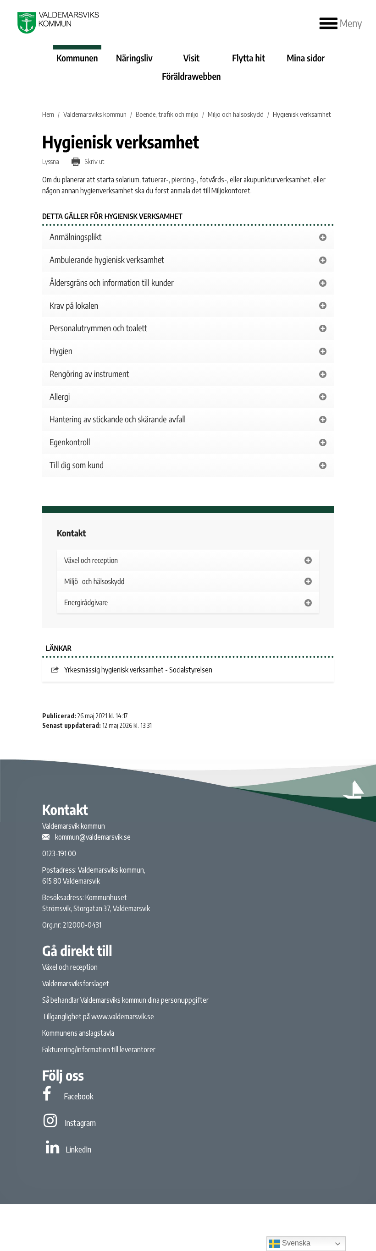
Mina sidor (306, 58)
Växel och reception (70, 967)
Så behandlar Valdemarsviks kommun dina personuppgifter (125, 1000)
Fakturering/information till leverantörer (98, 1049)
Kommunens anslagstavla (78, 1033)
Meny (349, 23)
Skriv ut (93, 161)
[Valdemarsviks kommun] (57, 22)
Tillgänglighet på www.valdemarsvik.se (98, 1016)
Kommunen (77, 58)
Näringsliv (134, 58)
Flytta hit (248, 58)
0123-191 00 (59, 853)
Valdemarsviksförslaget (75, 983)
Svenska (295, 1243)
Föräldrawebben (191, 76)
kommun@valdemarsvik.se (93, 836)
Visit (191, 58)
